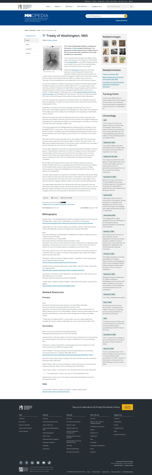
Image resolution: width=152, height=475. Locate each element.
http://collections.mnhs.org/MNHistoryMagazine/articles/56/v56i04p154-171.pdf (67, 355)
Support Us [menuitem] (118, 415)
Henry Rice (75, 70)
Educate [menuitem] (69, 415)
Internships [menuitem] (93, 442)
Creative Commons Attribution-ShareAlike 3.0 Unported (58, 204)
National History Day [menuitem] (72, 428)
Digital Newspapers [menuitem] (48, 433)
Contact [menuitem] (28, 53)
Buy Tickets (114, 1)
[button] (49, 6)
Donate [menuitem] (116, 425)
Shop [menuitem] (115, 431)
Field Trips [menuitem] (69, 445)
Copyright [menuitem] (29, 49)
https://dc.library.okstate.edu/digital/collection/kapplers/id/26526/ (63, 270)
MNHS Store (88, 1)
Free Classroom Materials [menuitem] (73, 422)
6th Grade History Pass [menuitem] (72, 452)
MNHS (26, 30)
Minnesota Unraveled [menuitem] (48, 442)
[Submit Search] (125, 16)
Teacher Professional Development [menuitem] (72, 432)
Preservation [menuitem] (46, 449)
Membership (101, 1)
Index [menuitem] (27, 40)
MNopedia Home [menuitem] (31, 36)
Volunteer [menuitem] (93, 452)
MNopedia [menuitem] (46, 445)
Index (38, 30)
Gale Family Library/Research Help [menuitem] (51, 428)
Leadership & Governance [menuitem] (97, 426)
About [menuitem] (27, 44)
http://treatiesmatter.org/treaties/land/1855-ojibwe (58, 286)
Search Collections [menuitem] (48, 425)
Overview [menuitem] (45, 418)
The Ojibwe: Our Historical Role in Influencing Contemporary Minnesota (113, 85)
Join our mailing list (127, 407)
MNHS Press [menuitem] (46, 436)
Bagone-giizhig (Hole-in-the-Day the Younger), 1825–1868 (113, 78)
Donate (94, 1)
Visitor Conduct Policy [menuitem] (116, 471)
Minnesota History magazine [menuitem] (51, 439)
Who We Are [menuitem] (94, 415)
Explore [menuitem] (45, 415)
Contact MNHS (128, 465)
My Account (124, 1)
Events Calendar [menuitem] (23, 431)
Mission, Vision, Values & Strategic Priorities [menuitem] (96, 422)
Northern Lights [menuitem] (70, 425)
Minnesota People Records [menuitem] (50, 422)
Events (107, 1)
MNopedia (33, 30)
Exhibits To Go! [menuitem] (94, 433)
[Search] (131, 6)
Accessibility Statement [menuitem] (128, 471)
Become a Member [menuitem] (24, 425)
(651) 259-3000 (118, 465)
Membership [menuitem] (117, 422)
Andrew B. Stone (52, 40)
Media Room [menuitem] (93, 436)
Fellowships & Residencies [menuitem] (97, 445)
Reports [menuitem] (92, 429)
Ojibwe (75, 48)
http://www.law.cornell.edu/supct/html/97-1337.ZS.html (59, 262)
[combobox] (106, 16)
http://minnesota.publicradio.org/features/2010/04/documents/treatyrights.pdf (67, 223)
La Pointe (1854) (72, 62)
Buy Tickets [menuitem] (22, 422)
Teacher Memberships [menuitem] (72, 449)
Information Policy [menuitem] (96, 471)
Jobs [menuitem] (91, 439)
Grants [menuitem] (92, 449)
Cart (132, 1)
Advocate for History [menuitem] (119, 434)
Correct (55, 198)
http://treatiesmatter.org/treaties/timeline (55, 391)
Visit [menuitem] (20, 415)
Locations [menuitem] (21, 418)
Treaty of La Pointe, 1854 (110, 74)
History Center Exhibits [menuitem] (25, 428)
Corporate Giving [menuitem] (118, 428)
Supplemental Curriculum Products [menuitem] (73, 436)
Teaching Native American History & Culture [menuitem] (73, 441)
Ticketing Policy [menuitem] (105, 471)
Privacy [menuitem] (88, 471)
